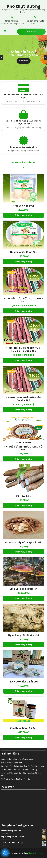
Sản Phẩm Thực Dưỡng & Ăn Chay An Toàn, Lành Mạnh (22, 766)
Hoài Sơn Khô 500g (24, 205)
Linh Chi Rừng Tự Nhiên (23, 588)
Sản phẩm (31, 31)
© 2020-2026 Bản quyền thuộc (23, 853)
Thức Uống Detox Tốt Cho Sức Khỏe (15, 779)
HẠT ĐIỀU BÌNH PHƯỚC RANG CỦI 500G (23, 448)
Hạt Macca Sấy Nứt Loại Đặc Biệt (23, 542)
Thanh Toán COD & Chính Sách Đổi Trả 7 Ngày (19, 769)
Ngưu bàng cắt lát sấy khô (23, 635)
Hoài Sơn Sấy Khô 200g (23, 252)
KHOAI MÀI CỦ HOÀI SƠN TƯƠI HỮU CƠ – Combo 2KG (23, 349)
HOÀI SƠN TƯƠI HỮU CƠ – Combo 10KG (23, 300)
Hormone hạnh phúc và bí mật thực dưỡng (17, 759)
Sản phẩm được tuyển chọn (23, 147)
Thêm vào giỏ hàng (23, 215)
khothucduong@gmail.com (12, 23)
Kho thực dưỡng (23, 6)
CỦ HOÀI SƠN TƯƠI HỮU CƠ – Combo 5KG (23, 399)
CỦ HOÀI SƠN (23, 495)
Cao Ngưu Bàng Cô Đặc (23, 728)
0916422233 (35, 23)
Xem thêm (23, 61)
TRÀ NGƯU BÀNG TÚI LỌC (23, 681)
